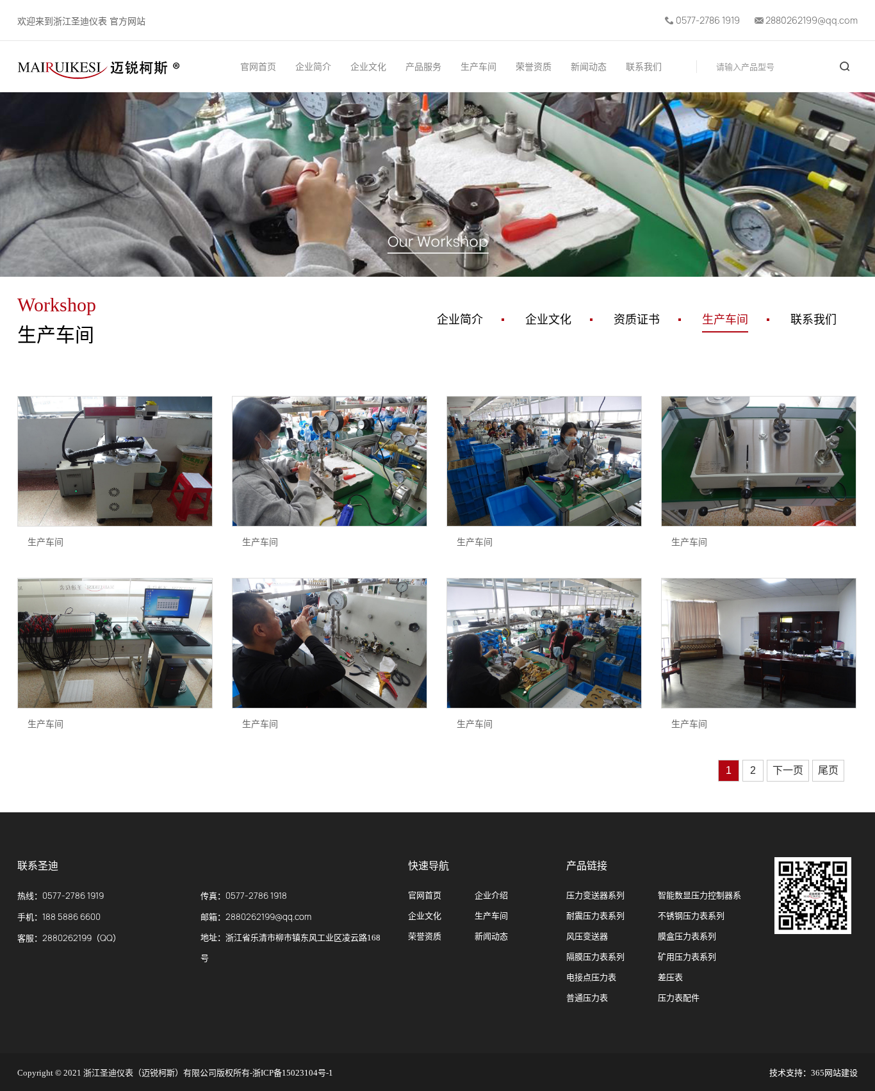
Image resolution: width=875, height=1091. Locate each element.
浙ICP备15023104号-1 (292, 1073)
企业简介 (313, 67)
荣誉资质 (534, 67)
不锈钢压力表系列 (691, 916)
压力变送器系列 (595, 895)
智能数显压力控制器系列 (699, 898)
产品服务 (423, 67)
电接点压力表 (591, 977)
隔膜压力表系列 (595, 957)
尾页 (828, 770)
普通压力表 (587, 998)
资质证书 (637, 319)
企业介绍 (491, 895)
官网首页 (258, 67)
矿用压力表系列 (687, 957)
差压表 (670, 977)
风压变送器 (587, 936)
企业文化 (368, 67)
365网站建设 (834, 1073)
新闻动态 (589, 67)
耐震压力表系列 (595, 916)
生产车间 (478, 67)
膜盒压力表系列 (687, 936)
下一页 (788, 770)
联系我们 (644, 67)
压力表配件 (678, 998)
